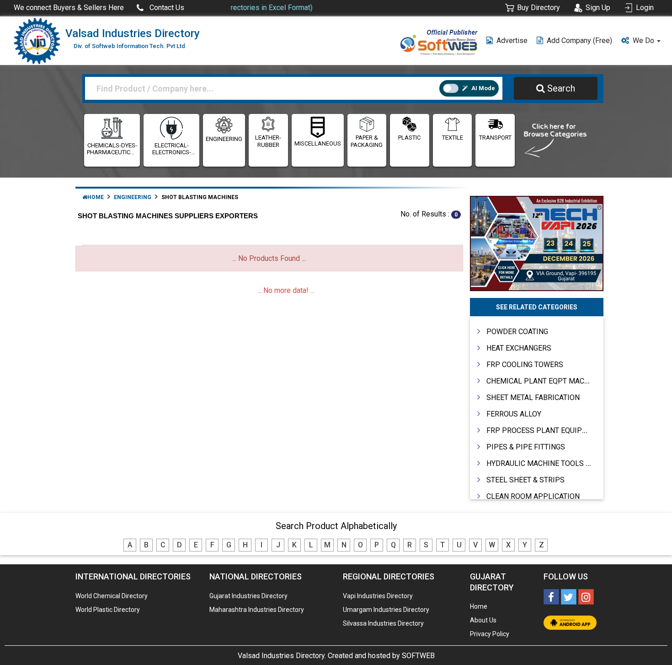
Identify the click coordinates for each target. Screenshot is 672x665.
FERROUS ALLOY (513, 414)
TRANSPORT (495, 137)
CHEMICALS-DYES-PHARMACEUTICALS (112, 149)
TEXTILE (452, 137)
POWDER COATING (517, 331)
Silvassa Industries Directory (383, 623)
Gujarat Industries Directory (248, 596)
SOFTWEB (418, 655)
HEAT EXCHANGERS (518, 348)
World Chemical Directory (111, 596)
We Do (644, 40)
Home (95, 197)
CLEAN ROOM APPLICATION (533, 496)
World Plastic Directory (107, 609)
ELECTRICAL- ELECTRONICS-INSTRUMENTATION (171, 149)
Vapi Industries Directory (378, 596)
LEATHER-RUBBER (268, 141)
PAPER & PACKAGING (367, 141)
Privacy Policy (489, 634)
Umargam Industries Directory (386, 609)
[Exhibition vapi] (537, 242)
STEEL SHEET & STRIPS (525, 480)
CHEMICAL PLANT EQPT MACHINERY (547, 381)
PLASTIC (409, 137)
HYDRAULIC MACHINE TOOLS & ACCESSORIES (563, 463)
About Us (483, 620)
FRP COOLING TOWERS (524, 364)
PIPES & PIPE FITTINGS (525, 447)
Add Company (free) (579, 40)
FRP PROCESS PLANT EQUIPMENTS (546, 430)
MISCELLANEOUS (317, 143)
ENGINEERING (224, 138)
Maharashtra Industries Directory (256, 609)
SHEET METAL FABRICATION (533, 397)
